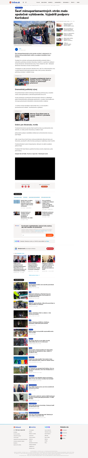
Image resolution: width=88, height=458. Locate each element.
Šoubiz (30, 431)
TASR (20, 48)
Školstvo (31, 329)
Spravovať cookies (17, 444)
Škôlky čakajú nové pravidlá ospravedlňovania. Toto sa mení (41, 332)
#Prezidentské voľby (45, 197)
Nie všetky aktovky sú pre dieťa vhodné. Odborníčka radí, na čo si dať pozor (39, 341)
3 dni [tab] (71, 21)
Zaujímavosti (31, 357)
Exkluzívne (44, 2)
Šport (72, 2)
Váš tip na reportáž (20, 430)
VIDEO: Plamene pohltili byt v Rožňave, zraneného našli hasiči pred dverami (39, 323)
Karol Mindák (31, 408)
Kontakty (15, 432)
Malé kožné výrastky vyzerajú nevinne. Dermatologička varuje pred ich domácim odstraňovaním (69, 24)
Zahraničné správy (17, 435)
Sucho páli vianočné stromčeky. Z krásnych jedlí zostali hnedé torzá (41, 406)
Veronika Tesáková (33, 372)
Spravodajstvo (48, 433)
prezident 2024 (26, 5)
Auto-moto (31, 301)
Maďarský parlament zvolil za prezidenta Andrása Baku (47, 214)
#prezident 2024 (18, 197)
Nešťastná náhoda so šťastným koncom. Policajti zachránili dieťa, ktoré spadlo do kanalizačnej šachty (40, 295)
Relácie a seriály (32, 433)
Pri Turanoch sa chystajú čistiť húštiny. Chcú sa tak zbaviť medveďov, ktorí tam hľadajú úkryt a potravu (41, 369)
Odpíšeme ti (31, 446)
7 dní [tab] (73, 21)
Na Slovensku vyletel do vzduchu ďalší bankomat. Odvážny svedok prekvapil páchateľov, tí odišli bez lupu (42, 397)
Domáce (50, 2)
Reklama (31, 439)
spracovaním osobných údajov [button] (41, 230)
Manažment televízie (33, 442)
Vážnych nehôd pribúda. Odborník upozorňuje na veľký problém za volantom (42, 304)
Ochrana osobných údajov (19, 441)
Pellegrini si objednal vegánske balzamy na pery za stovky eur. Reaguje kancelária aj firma (48, 266)
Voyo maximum (48, 430)
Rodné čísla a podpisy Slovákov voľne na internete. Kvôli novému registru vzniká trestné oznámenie (27, 203)
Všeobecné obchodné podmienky (20, 439)
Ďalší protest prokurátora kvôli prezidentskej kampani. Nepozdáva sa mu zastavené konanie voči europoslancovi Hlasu (20, 267)
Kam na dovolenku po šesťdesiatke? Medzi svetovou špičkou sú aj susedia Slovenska (69, 29)
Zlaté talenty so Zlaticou (34, 412)
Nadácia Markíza (32, 444)
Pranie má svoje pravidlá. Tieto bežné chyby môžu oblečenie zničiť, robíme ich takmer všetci (41, 360)
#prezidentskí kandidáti (34, 197)
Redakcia (15, 443)
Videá (78, 2)
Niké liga (46, 435)
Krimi (30, 292)
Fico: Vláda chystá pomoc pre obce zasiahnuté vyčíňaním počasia (41, 387)
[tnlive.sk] (14, 2)
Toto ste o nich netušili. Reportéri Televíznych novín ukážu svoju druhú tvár (41, 415)
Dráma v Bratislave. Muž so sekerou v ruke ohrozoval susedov (40, 313)
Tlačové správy (32, 437)
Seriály (46, 440)
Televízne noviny (48, 431)
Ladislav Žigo (31, 315)
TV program (31, 430)
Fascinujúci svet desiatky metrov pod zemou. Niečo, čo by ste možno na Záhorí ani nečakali (41, 378)
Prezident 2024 (20, 253)
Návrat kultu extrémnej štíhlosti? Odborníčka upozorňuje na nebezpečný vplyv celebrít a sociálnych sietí (41, 351)
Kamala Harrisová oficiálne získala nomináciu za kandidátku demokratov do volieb (27, 215)
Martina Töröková (17, 272)
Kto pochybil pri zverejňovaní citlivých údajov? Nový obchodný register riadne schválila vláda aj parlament (48, 204)
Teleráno (31, 306)
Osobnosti (31, 435)
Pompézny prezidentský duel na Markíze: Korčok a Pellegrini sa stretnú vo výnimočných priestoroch (40, 81)
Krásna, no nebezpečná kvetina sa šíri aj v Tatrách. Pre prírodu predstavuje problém (69, 34)
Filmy (46, 442)
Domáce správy (17, 433)
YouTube (64, 435)
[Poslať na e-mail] (25, 186)
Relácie (46, 439)
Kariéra (30, 440)
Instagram (65, 430)
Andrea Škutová (31, 271)
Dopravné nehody (32, 282)
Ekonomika (65, 2)
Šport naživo (47, 437)
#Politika (25, 197)
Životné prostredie (32, 366)
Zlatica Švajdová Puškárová (35, 417)
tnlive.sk (17, 5)
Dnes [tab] (68, 21)
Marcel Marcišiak (45, 271)
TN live (38, 2)
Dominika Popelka (32, 343)
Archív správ (16, 437)
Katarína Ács (31, 287)
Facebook (65, 432)
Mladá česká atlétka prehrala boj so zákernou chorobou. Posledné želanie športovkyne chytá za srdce (68, 39)
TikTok (64, 438)
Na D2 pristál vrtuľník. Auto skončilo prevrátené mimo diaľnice (41, 285)
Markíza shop (31, 448)
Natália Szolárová (33, 362)
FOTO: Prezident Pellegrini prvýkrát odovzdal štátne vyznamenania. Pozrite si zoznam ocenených (34, 266)
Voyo (47, 241)
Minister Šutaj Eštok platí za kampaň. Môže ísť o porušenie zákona (40, 115)
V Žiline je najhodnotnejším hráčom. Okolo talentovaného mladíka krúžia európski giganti (69, 44)
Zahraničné (57, 2)
